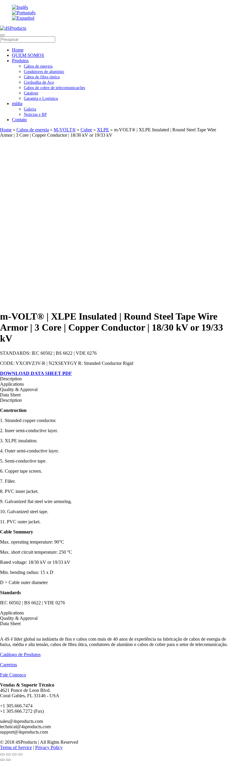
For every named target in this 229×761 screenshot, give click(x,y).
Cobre (86, 129)
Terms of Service (16, 747)
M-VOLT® (65, 129)
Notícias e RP (35, 114)
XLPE (103, 129)
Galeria (30, 109)
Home (18, 49)
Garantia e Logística (41, 98)
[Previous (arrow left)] (2, 760)
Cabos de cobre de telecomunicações (54, 87)
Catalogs (31, 93)
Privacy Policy (49, 747)
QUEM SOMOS (28, 55)
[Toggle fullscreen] (14, 754)
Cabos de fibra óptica (42, 77)
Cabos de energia (38, 66)
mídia (17, 103)
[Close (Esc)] (2, 754)
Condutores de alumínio (44, 71)
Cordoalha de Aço (39, 82)
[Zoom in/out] (20, 754)
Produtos (20, 60)
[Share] (8, 754)
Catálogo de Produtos (20, 654)
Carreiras (8, 664)
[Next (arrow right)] (8, 760)
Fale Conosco (13, 674)
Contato (19, 119)
